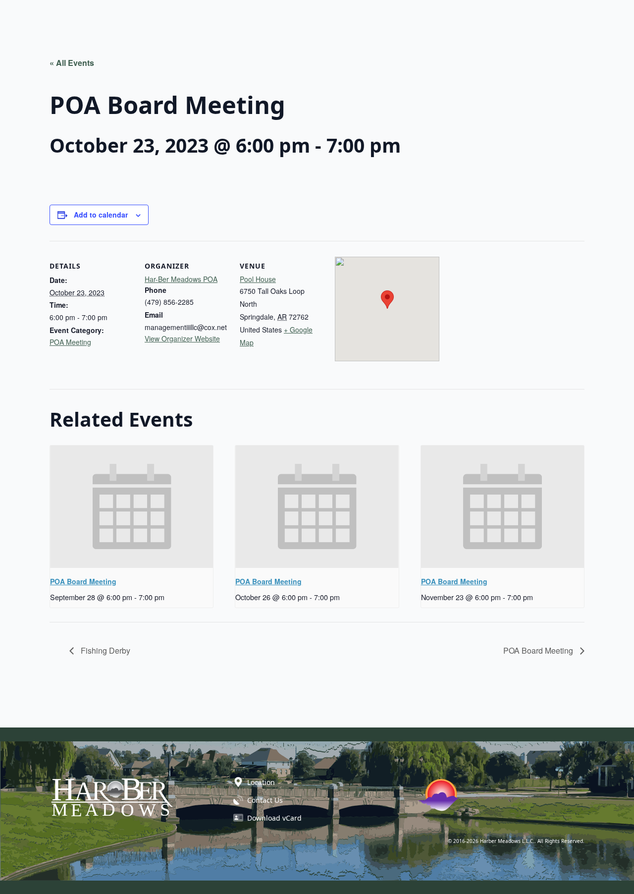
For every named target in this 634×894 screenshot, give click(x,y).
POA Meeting (70, 342)
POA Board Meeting (83, 581)
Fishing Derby (104, 650)
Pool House (258, 279)
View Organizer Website (182, 338)
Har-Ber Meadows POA (181, 279)
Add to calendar (101, 215)
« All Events (72, 62)
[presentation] (131, 507)
